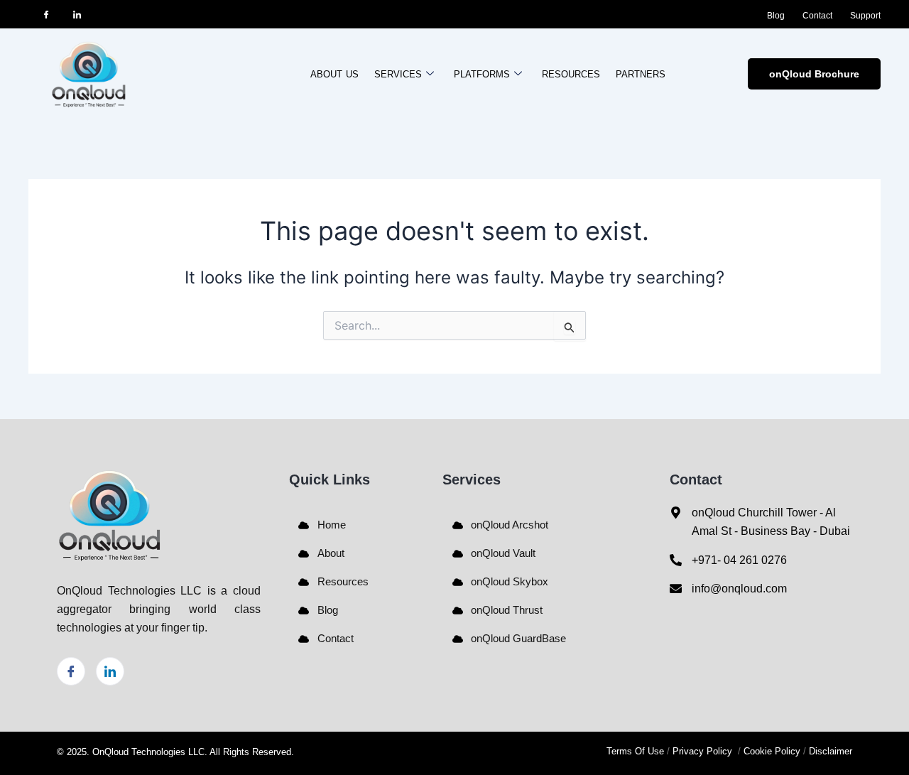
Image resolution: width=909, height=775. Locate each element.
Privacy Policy (704, 751)
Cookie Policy (772, 751)
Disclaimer (830, 751)
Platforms (482, 74)
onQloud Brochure (814, 74)
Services (398, 74)
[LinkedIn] (76, 14)
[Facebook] (46, 14)
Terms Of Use (635, 751)
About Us (334, 74)
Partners (640, 74)
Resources (571, 74)
